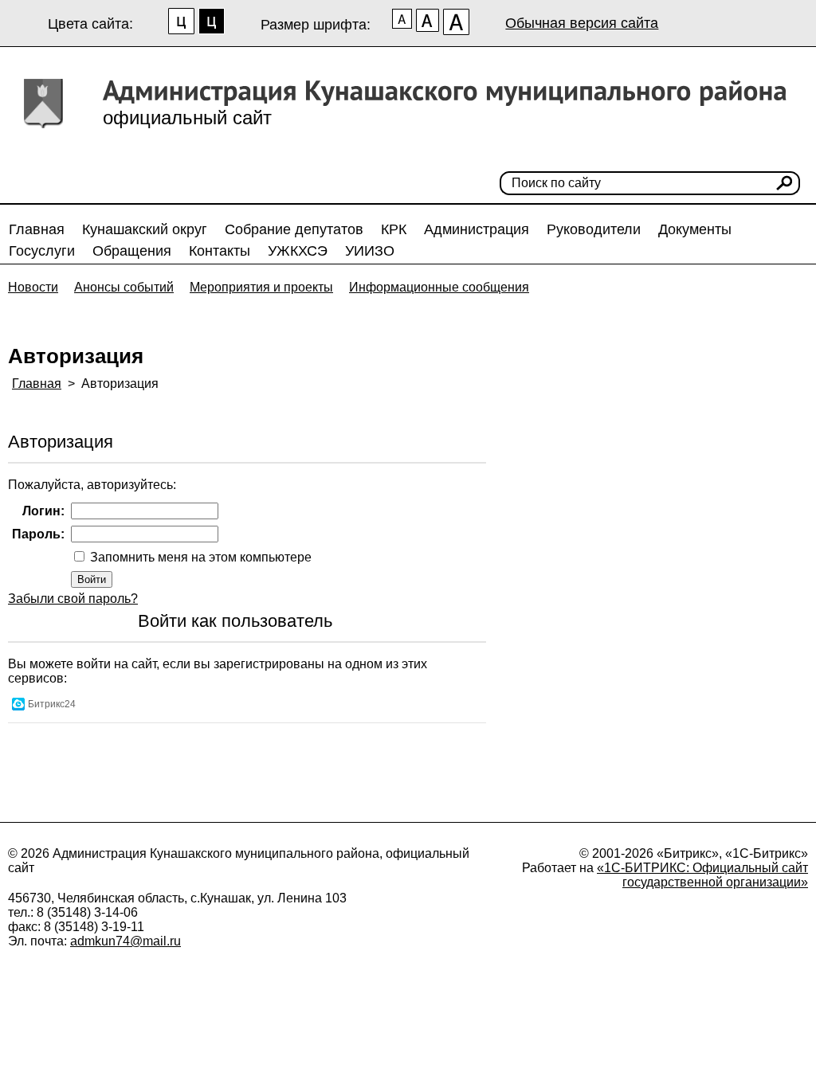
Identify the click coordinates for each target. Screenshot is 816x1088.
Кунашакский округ (144, 229)
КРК (393, 229)
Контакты (219, 251)
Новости (33, 287)
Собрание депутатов (294, 229)
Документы (695, 229)
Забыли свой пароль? (73, 598)
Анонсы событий (124, 287)
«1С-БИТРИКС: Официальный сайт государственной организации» (702, 875)
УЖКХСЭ (298, 251)
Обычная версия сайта (581, 23)
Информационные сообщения (439, 287)
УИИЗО (369, 251)
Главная (37, 229)
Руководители (594, 229)
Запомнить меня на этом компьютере (199, 557)
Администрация (476, 229)
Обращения (131, 251)
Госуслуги (42, 251)
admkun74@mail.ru (125, 941)
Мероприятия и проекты (261, 287)
